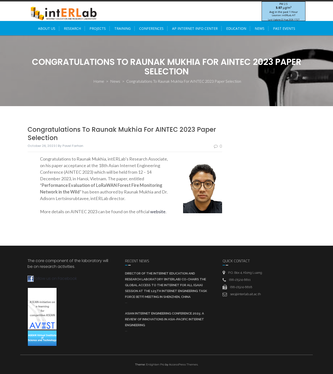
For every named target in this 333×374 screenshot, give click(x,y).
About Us (46, 28)
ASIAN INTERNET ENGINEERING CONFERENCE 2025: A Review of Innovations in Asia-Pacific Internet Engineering (164, 319)
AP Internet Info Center (195, 28)
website (158, 211)
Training (122, 28)
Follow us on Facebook (55, 278)
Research (72, 28)
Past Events (284, 28)
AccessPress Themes (183, 364)
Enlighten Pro (155, 364)
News (259, 28)
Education (236, 28)
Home (98, 81)
